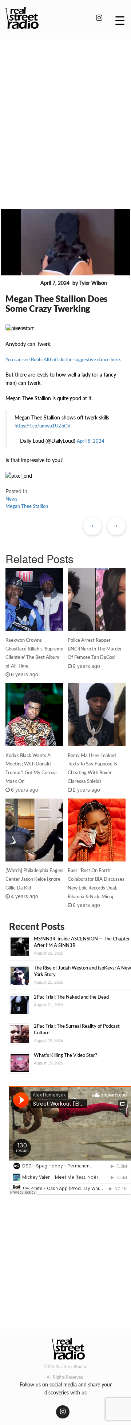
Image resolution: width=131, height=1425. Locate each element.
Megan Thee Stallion (26, 506)
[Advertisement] (65, 113)
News (11, 499)
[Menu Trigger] (119, 20)
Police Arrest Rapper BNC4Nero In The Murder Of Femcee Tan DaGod (95, 648)
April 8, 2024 (90, 441)
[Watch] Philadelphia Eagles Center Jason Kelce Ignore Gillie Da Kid (34, 879)
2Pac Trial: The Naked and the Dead (71, 997)
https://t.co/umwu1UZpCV (43, 426)
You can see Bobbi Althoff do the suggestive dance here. (63, 359)
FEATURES (21, 283)
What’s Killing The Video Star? (65, 1055)
